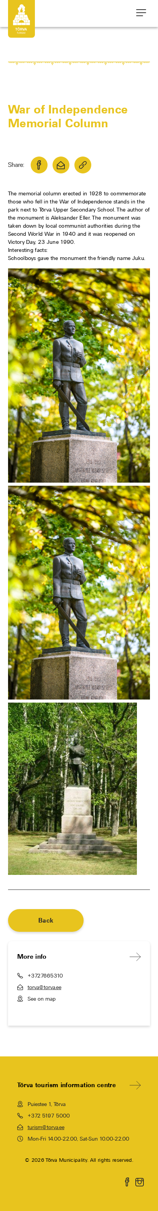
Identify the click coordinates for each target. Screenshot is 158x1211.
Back (45, 920)
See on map (42, 999)
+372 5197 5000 (49, 1116)
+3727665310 (45, 976)
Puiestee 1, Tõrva (47, 1104)
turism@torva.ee (46, 1127)
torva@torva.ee (44, 987)
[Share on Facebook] (39, 165)
